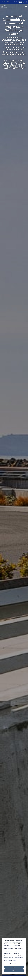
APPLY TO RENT (5, 1)
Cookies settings (14, 963)
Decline (14, 970)
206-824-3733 (23, 2)
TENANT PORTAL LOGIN (17, 1)
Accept (14, 967)
